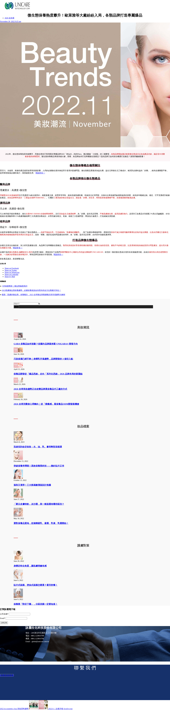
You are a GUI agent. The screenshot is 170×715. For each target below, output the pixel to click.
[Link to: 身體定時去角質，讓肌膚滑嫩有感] (18, 559)
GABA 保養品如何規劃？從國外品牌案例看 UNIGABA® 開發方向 (46, 344)
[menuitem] (9, 18)
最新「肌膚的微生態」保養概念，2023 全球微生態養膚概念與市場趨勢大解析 (33, 295)
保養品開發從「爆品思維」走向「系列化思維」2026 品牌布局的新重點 (48, 374)
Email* (2, 618)
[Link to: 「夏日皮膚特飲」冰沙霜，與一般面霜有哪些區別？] (18, 497)
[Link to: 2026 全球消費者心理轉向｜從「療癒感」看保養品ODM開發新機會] (18, 397)
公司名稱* (4, 614)
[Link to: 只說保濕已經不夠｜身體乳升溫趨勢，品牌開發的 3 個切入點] (18, 352)
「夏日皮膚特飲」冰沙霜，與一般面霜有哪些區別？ (39, 504)
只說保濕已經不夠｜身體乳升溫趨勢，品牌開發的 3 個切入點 (43, 359)
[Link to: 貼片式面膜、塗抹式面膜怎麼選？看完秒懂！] (18, 578)
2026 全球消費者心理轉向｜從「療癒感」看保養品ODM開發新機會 (46, 404)
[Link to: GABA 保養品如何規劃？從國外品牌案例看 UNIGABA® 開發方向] (18, 337)
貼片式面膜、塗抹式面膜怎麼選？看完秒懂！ (36, 585)
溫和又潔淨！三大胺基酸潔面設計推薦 (32, 485)
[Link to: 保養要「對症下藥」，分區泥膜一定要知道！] (18, 597)
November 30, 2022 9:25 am (10, 21)
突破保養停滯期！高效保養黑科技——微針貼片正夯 (39, 466)
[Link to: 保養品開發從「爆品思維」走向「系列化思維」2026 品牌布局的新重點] (18, 367)
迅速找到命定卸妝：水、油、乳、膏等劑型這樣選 (38, 447)
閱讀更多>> (40, 173)
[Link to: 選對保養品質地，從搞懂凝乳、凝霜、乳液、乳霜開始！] (18, 516)
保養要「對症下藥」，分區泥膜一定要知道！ (36, 604)
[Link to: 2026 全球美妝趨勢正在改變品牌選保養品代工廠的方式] (18, 382)
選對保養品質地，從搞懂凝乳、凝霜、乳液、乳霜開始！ (41, 523)
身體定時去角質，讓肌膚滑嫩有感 (30, 566)
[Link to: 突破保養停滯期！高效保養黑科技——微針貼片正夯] (18, 459)
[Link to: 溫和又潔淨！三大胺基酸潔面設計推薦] (18, 478)
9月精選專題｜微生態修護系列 (14, 286)
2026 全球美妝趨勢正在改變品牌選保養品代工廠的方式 (40, 389)
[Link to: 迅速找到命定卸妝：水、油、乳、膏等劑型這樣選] (18, 440)
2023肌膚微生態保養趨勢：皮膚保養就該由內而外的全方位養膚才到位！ (31, 290)
